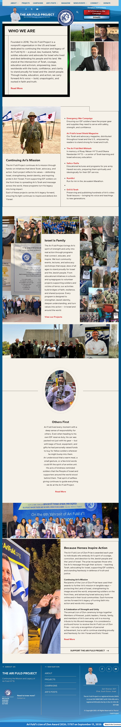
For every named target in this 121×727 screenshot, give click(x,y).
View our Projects (53, 317)
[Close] (119, 724)
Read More (17, 88)
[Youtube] (37, 9)
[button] (77, 12)
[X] (31, 9)
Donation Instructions (97, 7)
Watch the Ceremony (83, 724)
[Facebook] (26, 9)
